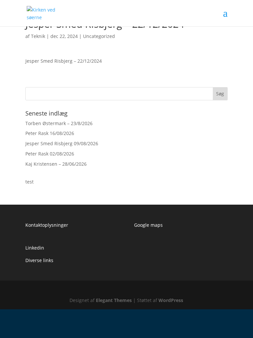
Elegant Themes (114, 300)
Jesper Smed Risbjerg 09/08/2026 (61, 143)
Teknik (38, 36)
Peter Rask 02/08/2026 (49, 154)
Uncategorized (99, 36)
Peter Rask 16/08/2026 (49, 133)
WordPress (170, 300)
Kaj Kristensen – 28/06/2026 (56, 164)
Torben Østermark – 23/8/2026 (59, 123)
